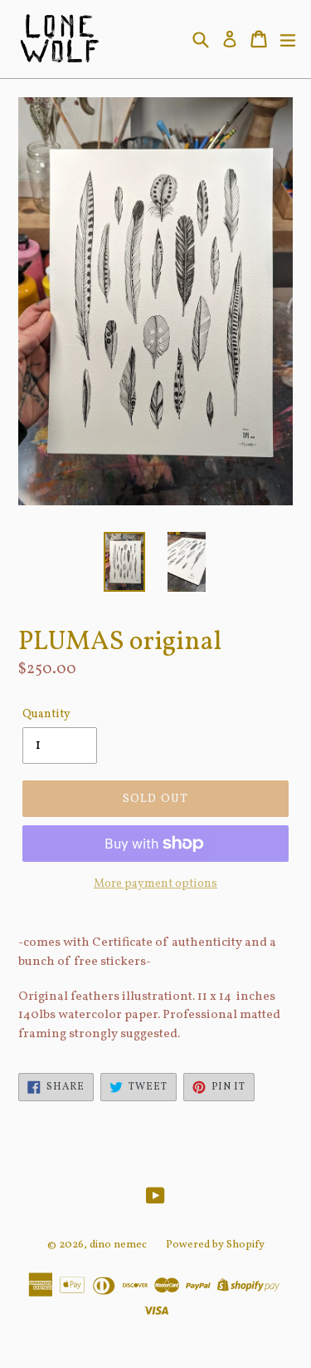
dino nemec (118, 1245)
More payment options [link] (155, 884)
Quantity (46, 714)
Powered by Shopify (215, 1245)
